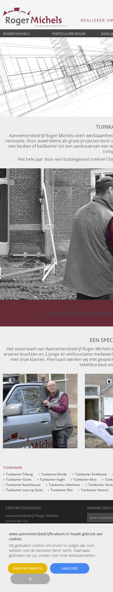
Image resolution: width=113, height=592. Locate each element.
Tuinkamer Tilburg (19, 474)
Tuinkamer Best (84, 479)
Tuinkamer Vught (52, 479)
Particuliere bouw (68, 33)
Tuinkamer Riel (62, 490)
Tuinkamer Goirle (19, 479)
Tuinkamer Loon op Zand (24, 490)
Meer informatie (28, 568)
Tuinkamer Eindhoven (91, 474)
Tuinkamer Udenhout (64, 484)
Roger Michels (16, 33)
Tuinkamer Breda (54, 474)
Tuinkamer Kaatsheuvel (23, 484)
